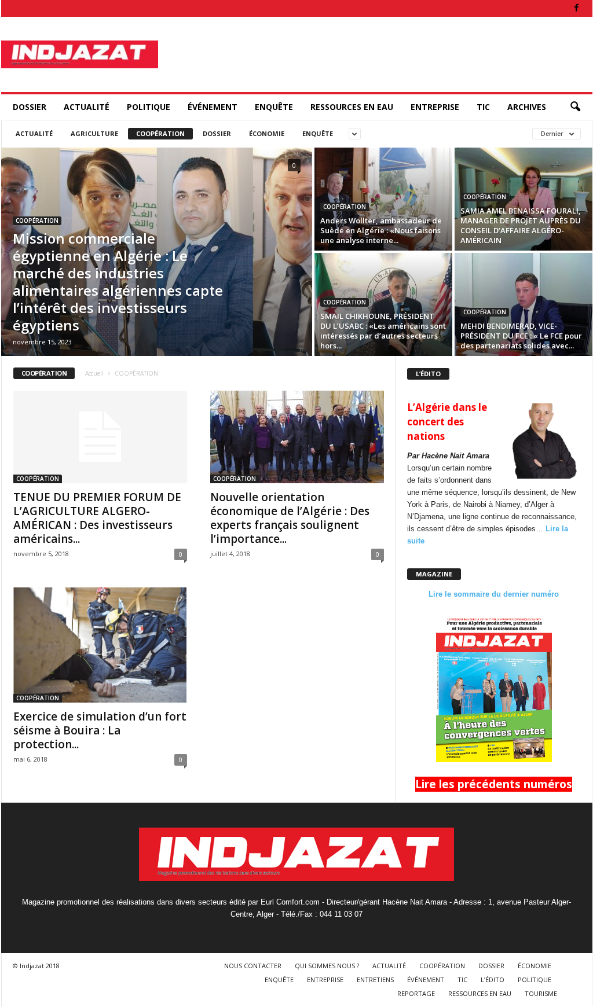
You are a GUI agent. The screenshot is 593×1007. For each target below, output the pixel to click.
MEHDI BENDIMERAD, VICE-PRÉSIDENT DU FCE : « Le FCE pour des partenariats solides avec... (521, 336)
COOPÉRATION (160, 133)
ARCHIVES (526, 106)
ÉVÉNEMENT (212, 106)
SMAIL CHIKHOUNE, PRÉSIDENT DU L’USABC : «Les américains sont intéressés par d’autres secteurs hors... (383, 331)
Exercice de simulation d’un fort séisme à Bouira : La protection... (99, 730)
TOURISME (541, 993)
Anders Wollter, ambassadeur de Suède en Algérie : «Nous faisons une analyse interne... (381, 230)
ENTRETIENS (375, 979)
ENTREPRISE (435, 106)
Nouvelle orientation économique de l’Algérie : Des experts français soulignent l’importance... (289, 518)
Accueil (94, 373)
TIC (483, 106)
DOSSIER (29, 106)
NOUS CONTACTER (252, 965)
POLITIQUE (148, 106)
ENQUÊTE (274, 106)
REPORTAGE (416, 993)
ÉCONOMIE (266, 133)
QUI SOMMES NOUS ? (327, 965)
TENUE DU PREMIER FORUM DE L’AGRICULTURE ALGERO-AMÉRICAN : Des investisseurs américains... (97, 518)
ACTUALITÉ (86, 106)
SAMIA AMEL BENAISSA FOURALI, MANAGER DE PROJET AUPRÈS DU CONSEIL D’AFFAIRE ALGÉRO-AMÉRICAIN (520, 225)
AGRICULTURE (94, 133)
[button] (575, 107)
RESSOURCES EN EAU (351, 106)
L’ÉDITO (492, 979)
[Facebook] (577, 8)
